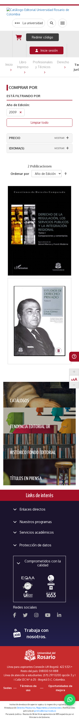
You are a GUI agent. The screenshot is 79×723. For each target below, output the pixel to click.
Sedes (7, 688)
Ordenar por (20, 174)
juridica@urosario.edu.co (45, 711)
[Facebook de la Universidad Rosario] (14, 616)
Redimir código (42, 37)
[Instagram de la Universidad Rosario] (36, 616)
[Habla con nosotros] (69, 699)
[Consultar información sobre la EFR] (28, 586)
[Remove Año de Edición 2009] (21, 112)
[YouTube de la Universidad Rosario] (47, 616)
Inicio (9, 64)
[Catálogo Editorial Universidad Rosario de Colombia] (39, 12)
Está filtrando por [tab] (23, 96)
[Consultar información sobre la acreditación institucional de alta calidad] (51, 578)
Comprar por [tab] (23, 87)
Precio (14, 138)
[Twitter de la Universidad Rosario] (25, 616)
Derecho (63, 62)
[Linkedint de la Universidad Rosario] (59, 616)
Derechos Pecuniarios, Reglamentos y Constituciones (39, 708)
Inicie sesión (48, 50)
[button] (40, 211)
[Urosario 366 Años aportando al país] (51, 594)
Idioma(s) (16, 148)
